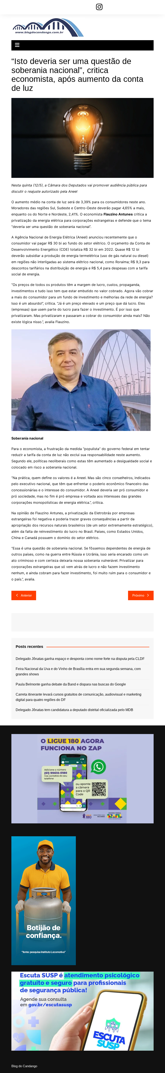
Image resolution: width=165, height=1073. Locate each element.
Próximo (138, 595)
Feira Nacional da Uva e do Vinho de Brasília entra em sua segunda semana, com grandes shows (78, 671)
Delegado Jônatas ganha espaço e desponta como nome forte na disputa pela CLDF (80, 659)
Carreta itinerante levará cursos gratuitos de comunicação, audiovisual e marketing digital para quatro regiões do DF (78, 697)
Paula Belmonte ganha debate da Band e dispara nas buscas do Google (71, 684)
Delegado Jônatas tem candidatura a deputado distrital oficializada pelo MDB (74, 710)
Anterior (26, 595)
